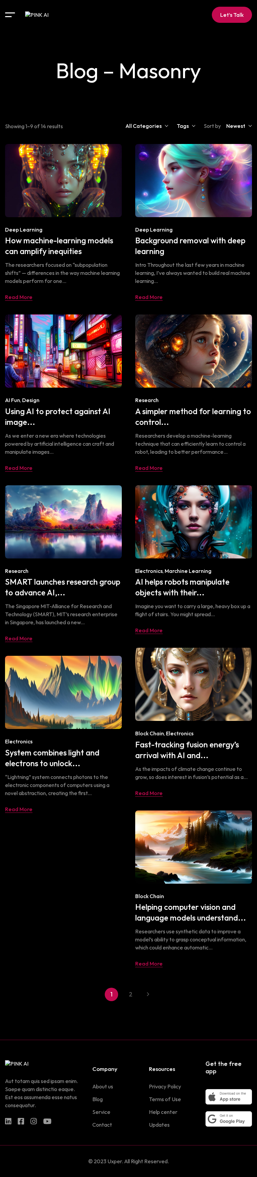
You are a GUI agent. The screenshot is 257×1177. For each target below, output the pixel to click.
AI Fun (12, 400)
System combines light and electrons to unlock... (52, 757)
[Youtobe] (47, 1121)
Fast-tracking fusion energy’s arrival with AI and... (187, 749)
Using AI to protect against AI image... (57, 416)
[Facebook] (21, 1121)
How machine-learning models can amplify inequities (59, 245)
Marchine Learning (188, 571)
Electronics (149, 571)
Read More (18, 297)
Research (147, 400)
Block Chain (149, 733)
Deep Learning (23, 229)
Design (30, 400)
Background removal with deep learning (190, 245)
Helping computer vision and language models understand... (190, 912)
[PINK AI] (37, 14)
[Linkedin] (8, 1121)
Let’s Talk (232, 14)
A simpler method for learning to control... (193, 416)
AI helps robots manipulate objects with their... (182, 587)
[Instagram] (33, 1121)
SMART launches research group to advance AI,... (62, 587)
